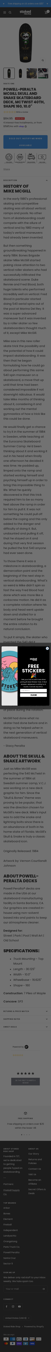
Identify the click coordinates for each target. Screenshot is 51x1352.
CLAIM (33, 695)
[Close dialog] (47, 648)
